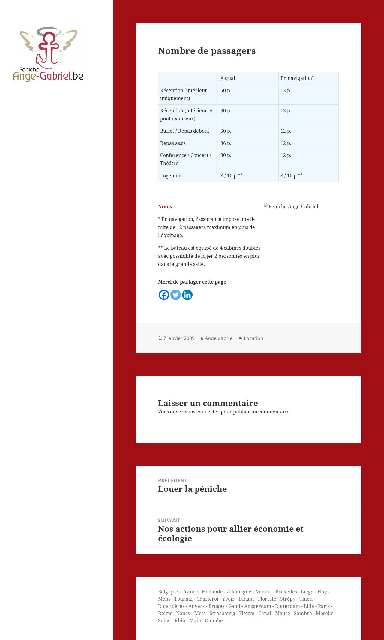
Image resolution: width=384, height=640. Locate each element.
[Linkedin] (187, 295)
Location (253, 338)
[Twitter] (175, 295)
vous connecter (202, 411)
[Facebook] (164, 295)
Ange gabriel (219, 338)
